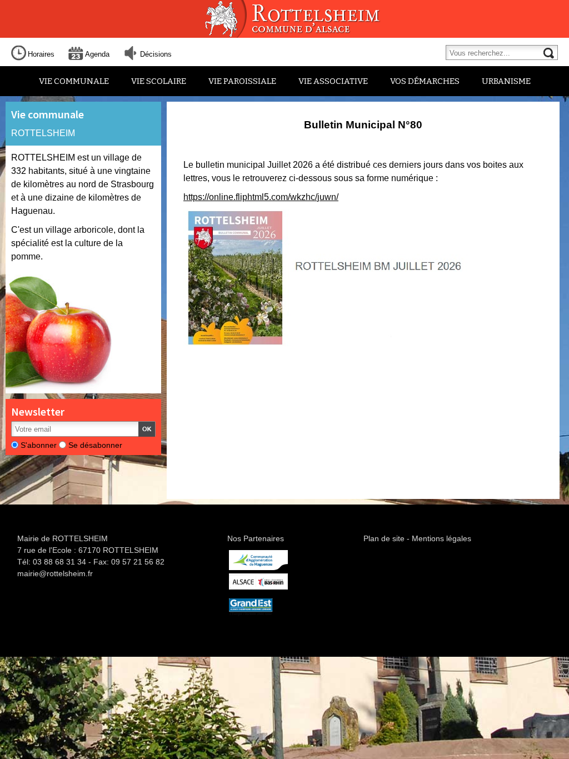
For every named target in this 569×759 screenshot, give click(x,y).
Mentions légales (441, 538)
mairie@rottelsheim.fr (55, 573)
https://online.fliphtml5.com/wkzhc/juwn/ (260, 197)
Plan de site (384, 538)
